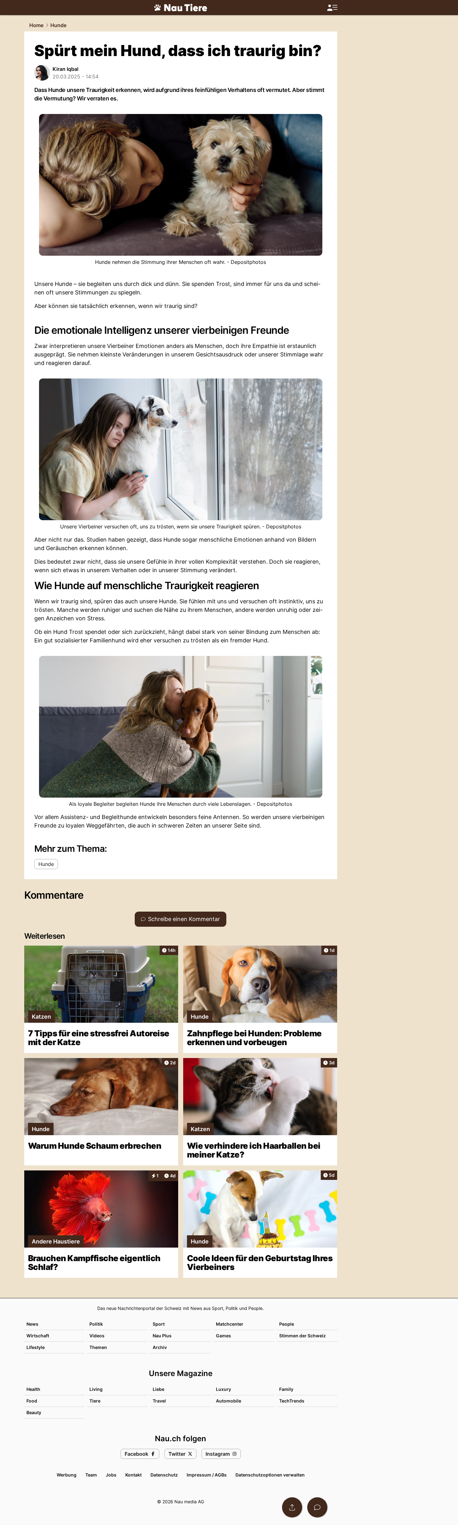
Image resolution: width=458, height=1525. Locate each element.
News (32, 1324)
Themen (98, 1347)
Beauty (33, 1412)
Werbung (66, 1474)
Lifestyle (35, 1347)
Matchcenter (229, 1324)
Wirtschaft (37, 1335)
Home (36, 25)
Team (91, 1474)
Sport (159, 1324)
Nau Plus (162, 1335)
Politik (96, 1324)
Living (96, 1389)
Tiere (94, 1400)
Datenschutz (164, 1474)
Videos (97, 1335)
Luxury (223, 1389)
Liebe (158, 1389)
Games (223, 1335)
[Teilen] (292, 1507)
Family (286, 1389)
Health (33, 1389)
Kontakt (133, 1474)
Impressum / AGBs (207, 1474)
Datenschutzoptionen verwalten (270, 1474)
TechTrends (291, 1400)
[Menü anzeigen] (332, 7)
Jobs (111, 1474)
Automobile (228, 1400)
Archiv (160, 1347)
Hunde (58, 25)
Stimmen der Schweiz (302, 1335)
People (286, 1324)
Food (31, 1400)
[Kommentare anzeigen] (317, 1507)
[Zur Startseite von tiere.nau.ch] (180, 7)
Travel (159, 1400)
